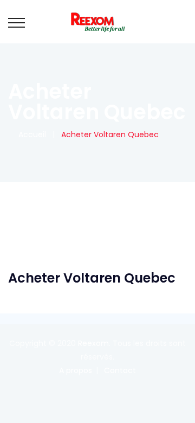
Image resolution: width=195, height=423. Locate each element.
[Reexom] (97, 21)
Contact (120, 370)
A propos (75, 370)
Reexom (93, 343)
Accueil (30, 134)
